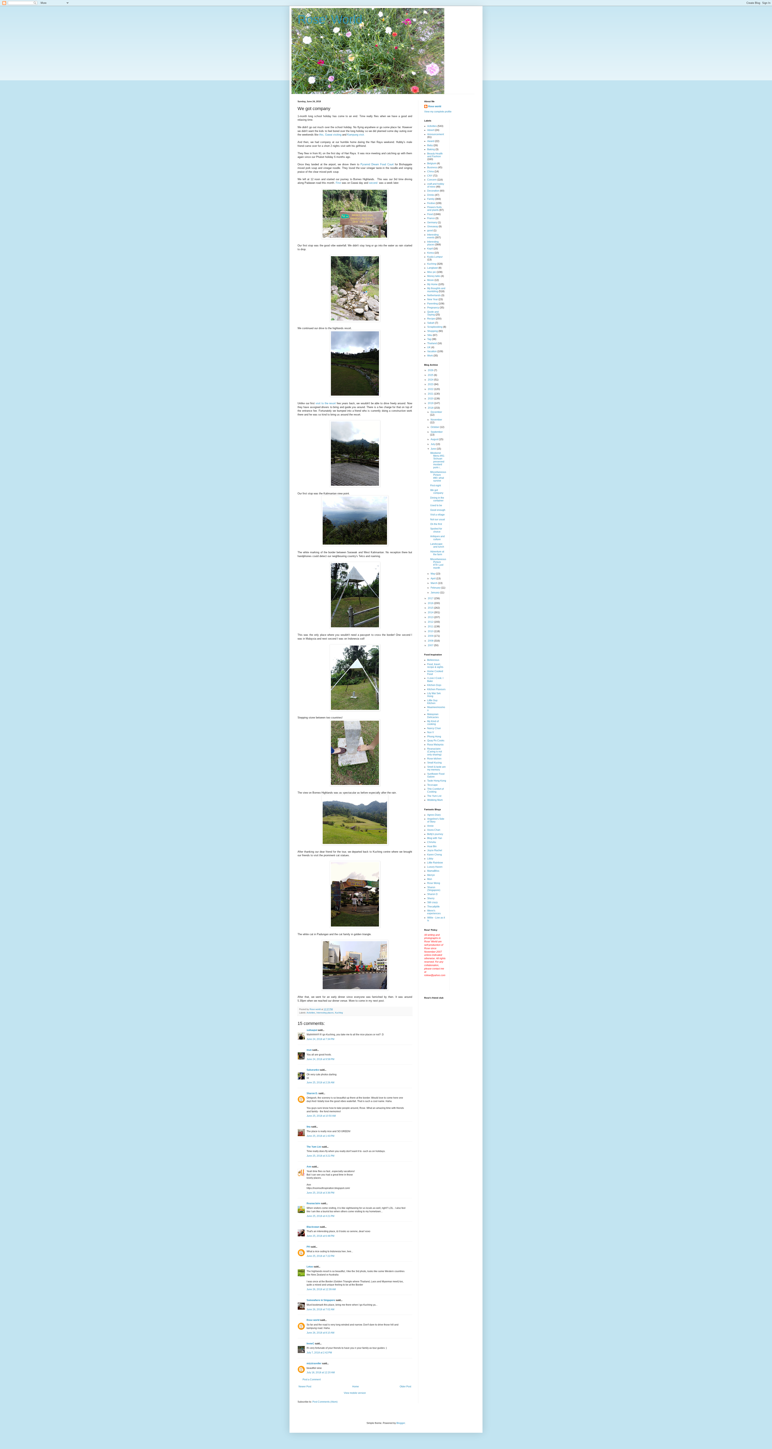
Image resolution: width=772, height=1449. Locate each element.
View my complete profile (438, 111)
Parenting (432, 303)
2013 (431, 617)
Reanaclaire (313, 1203)
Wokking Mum (435, 800)
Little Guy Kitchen (432, 702)
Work (430, 355)
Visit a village (437, 514)
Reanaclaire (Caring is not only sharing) (434, 751)
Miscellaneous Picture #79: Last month (438, 563)
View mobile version (355, 1393)
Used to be (436, 505)
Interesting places (325, 1012)
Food (430, 214)
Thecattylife (433, 906)
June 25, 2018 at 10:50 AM (321, 1115)
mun (309, 1050)
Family (430, 199)
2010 (431, 631)
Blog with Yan (434, 838)
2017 (431, 598)
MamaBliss (433, 870)
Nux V (430, 732)
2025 (431, 375)
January (435, 592)
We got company (436, 491)
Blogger (400, 1423)
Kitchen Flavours (436, 689)
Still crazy (432, 902)
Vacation (432, 351)
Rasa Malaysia (435, 744)
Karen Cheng (434, 854)
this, (321, 134)
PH (308, 1246)
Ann (309, 1166)
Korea (430, 252)
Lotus (310, 1266)
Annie (430, 826)
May (433, 573)
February (436, 587)
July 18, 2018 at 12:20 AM (321, 1372)
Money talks (433, 276)
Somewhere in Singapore (321, 1300)
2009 (431, 636)
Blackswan (313, 1227)
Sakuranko (313, 1069)
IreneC (310, 1343)
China (430, 171)
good (430, 230)
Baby (430, 145)
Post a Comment (312, 1379)
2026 (431, 370)
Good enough (437, 510)
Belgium (431, 163)
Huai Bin (432, 846)
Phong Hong (434, 736)
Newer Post (305, 1386)
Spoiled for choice (436, 530)
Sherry (430, 898)
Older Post (405, 1386)
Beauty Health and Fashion (435, 155)
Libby (430, 858)
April (433, 578)
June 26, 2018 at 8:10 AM (320, 1332)
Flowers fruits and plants (434, 208)
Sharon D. (312, 1093)
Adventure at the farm (437, 553)
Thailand (432, 343)
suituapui (312, 1030)
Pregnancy (433, 307)
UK (429, 347)
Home (355, 1386)
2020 (431, 398)
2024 (431, 379)
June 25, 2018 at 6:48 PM (320, 1236)
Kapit (430, 248)
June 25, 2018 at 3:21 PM (320, 1155)
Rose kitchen (434, 758)
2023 (431, 384)
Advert (430, 130)
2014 (431, 612)
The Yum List (314, 1146)
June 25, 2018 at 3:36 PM (320, 1192)
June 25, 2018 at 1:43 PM (320, 1136)
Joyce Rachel (434, 850)
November (436, 419)
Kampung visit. (356, 134)
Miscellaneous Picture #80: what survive (438, 476)
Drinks (430, 195)
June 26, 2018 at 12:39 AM (321, 1289)
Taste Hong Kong (436, 780)
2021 (431, 393)
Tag (429, 339)
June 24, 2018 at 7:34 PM (320, 1039)
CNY (429, 175)
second (373, 182)
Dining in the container (437, 499)
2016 (431, 603)
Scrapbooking (434, 327)
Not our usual (437, 519)
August (435, 439)
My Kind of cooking (433, 723)
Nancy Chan (434, 728)
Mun (429, 879)
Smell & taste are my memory (436, 768)
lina (309, 1126)
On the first (436, 524)
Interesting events (433, 236)
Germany (432, 222)
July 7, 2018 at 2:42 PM (319, 1352)
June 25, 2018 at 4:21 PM (320, 1216)
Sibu (429, 335)
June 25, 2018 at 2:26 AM (320, 1082)
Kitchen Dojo (434, 685)
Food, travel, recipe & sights (435, 665)
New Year (432, 299)
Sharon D (432, 894)
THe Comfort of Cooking (435, 790)
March (434, 583)
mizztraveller (314, 1363)
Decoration (433, 190)
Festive (431, 203)
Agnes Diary (434, 814)
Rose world (313, 1320)
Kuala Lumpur (435, 256)
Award (430, 141)
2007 (431, 645)
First (338, 182)
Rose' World (330, 19)
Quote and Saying (433, 313)
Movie (430, 280)
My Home (432, 284)
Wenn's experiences (434, 912)
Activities (311, 1012)
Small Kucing (434, 762)
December (436, 412)
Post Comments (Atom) (325, 1401)
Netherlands (434, 295)
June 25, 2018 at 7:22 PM (320, 1256)
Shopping (432, 331)
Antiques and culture (437, 538)
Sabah (430, 322)
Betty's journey (435, 834)
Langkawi (432, 267)
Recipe (431, 318)
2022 (431, 389)
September (437, 432)
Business (432, 167)
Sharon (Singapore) (433, 889)
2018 (431, 407)
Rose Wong (433, 883)
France (431, 218)
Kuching (339, 1012)
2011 (431, 626)
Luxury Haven (434, 866)
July (433, 444)
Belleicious (433, 660)
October (435, 427)
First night (435, 485)
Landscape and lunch (437, 545)
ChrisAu (431, 842)
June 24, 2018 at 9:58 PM (320, 1059)
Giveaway (432, 226)
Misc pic (431, 272)
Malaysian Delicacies (433, 715)
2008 (431, 640)
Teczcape (432, 785)
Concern (432, 179)
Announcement (435, 134)
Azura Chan (433, 830)
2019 (431, 403)
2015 (431, 607)
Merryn (431, 875)
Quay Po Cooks (435, 740)
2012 (431, 621)
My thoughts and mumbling (436, 290)
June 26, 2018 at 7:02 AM (320, 1309)
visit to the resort (326, 403)
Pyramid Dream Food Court (377, 164)
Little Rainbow (435, 862)
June (434, 448)
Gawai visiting (333, 134)
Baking (431, 149)
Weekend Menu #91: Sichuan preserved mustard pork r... (437, 460)
